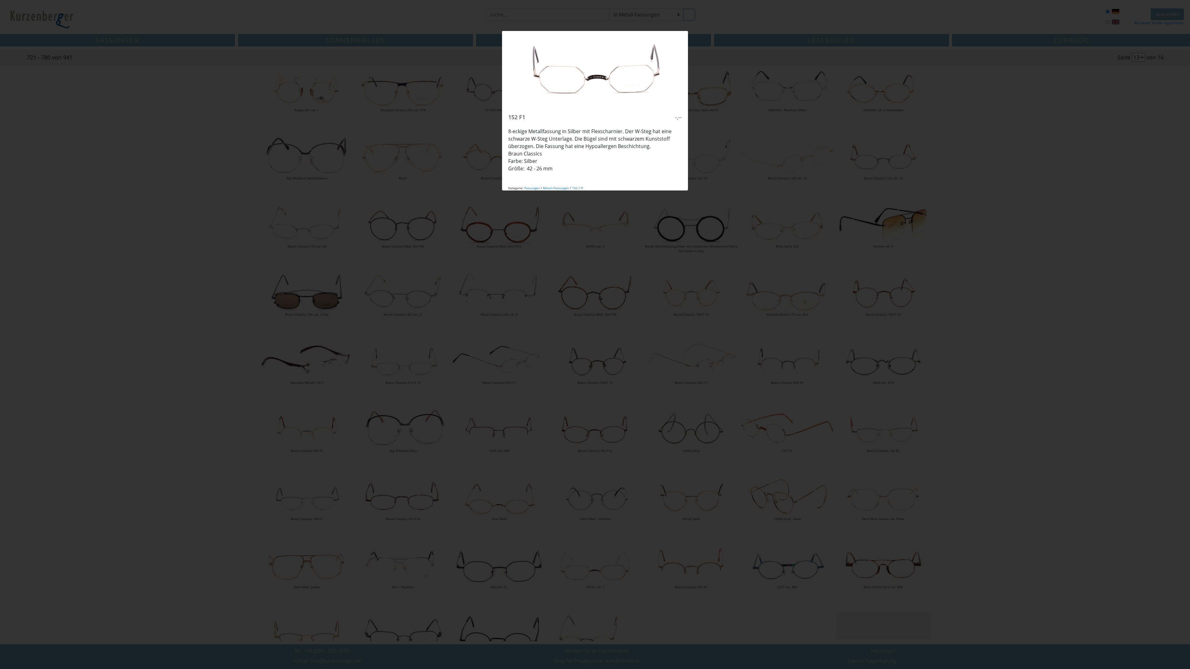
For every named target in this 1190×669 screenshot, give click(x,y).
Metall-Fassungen (556, 188)
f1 (582, 188)
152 (575, 188)
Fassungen (532, 188)
